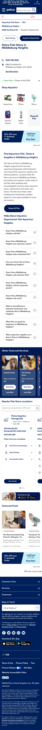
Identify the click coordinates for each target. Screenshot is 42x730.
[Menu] (3, 10)
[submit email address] (37, 607)
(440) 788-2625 (12, 60)
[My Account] (37, 9)
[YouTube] (23, 633)
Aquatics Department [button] (31, 38)
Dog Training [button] (10, 38)
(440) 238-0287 (10, 434)
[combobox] (21, 408)
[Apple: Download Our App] (9, 643)
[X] (9, 633)
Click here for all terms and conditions (13, 720)
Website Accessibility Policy (14, 673)
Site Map (28, 668)
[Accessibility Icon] (5, 677)
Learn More (10, 392)
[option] (11, 376)
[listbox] (21, 376)
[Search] (33, 10)
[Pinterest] (14, 633)
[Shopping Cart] (40, 9)
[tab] (21, 232)
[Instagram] (19, 633)
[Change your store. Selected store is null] (3, 16)
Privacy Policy (21, 627)
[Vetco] (5, 654)
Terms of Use (11, 625)
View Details (13, 481)
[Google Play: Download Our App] (24, 643)
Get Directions (12, 72)
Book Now (10, 387)
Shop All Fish (14, 208)
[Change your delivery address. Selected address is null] (35, 16)
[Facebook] (4, 633)
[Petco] (11, 10)
